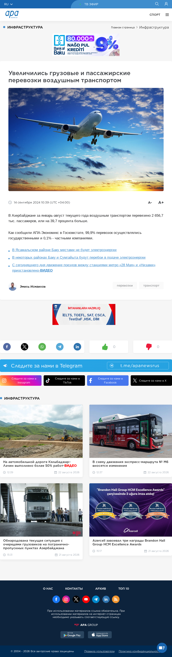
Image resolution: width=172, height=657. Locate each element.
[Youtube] (86, 600)
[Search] (156, 4)
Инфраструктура (154, 27)
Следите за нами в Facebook (110, 380)
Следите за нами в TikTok (67, 380)
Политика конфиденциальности (140, 651)
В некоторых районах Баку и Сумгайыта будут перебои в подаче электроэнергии (79, 257)
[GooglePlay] (72, 635)
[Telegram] (96, 600)
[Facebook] (56, 600)
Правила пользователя (99, 651)
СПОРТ (155, 14)
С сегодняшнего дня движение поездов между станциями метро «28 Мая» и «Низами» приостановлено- (83, 267)
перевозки (125, 285)
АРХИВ (100, 588)
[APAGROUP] (86, 625)
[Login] (166, 4)
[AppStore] (100, 635)
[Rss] (116, 600)
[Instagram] (66, 600)
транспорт (151, 285)
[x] (76, 600)
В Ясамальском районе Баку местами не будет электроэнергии (64, 250)
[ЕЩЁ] (166, 14)
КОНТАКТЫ (74, 588)
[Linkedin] (106, 600)
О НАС (48, 588)
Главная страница (123, 27)
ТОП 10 (123, 588)
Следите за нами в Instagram (24, 380)
